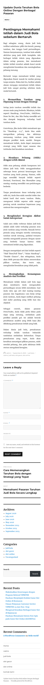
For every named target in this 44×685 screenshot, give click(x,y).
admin (8, 353)
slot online (26, 355)
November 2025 (12, 525)
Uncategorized (12, 557)
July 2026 (10, 516)
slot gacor (18, 355)
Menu (7, 20)
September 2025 (13, 531)
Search (6, 569)
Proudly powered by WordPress (21, 681)
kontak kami (8, 672)
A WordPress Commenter (14, 636)
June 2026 (10, 519)
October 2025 (11, 528)
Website (7, 433)
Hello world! (33, 636)
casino (5, 355)
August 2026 (11, 513)
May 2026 (10, 522)
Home (6, 646)
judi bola (31, 353)
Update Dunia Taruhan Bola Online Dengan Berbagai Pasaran (21, 10)
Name (6, 413)
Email (6, 423)
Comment (8, 380)
